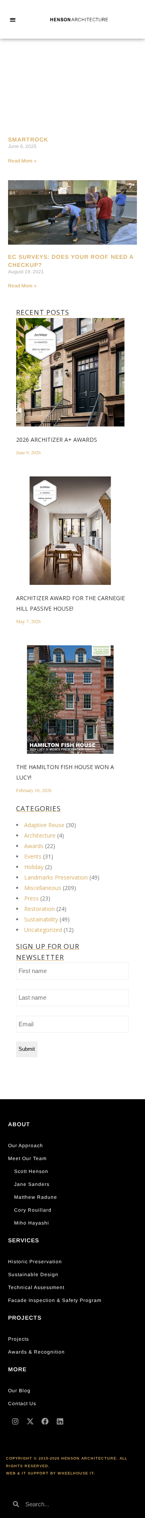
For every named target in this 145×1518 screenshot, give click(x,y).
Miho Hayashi (31, 1223)
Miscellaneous (42, 888)
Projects (18, 1339)
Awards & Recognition (36, 1352)
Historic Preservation (35, 1261)
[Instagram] (15, 1421)
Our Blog (19, 1390)
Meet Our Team (27, 1158)
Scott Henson (31, 1171)
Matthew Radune (35, 1197)
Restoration (39, 909)
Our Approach (25, 1145)
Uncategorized (43, 930)
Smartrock (28, 139)
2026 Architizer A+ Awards (56, 439)
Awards (34, 846)
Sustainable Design (33, 1274)
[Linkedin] (60, 1421)
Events (32, 856)
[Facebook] (45, 1421)
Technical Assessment (36, 1287)
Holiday (34, 867)
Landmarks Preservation (56, 877)
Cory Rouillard (33, 1210)
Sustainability (41, 919)
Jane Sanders (32, 1184)
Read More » (22, 161)
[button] (12, 19)
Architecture (40, 835)
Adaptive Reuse (44, 825)
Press (31, 898)
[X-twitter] (30, 1421)
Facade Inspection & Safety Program (55, 1300)
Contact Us (22, 1403)
